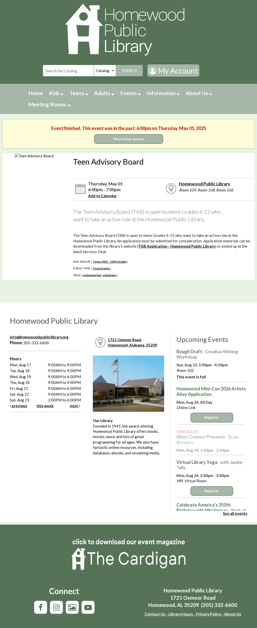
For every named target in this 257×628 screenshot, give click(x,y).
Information (162, 93)
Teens (77, 93)
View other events (128, 139)
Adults (102, 93)
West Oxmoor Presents (207, 439)
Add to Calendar (102, 195)
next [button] (74, 405)
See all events (235, 513)
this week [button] (44, 405)
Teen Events (101, 268)
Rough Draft (207, 354)
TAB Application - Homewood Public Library (176, 246)
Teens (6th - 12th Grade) (109, 261)
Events (129, 93)
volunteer (109, 275)
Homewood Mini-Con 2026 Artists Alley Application (211, 391)
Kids (54, 93)
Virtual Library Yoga (209, 464)
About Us (197, 93)
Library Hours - (181, 613)
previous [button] (19, 405)
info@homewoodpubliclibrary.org (39, 337)
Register (212, 417)
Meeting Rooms (48, 104)
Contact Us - (156, 613)
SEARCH (129, 70)
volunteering (92, 275)
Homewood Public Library (204, 183)
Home (35, 93)
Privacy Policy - (209, 613)
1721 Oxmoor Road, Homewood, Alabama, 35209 (132, 342)
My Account (177, 70)
